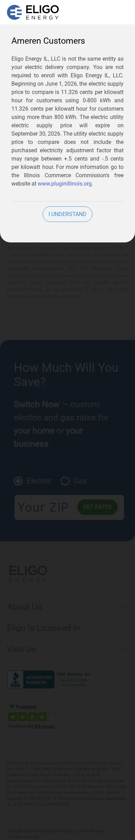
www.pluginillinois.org (65, 183)
